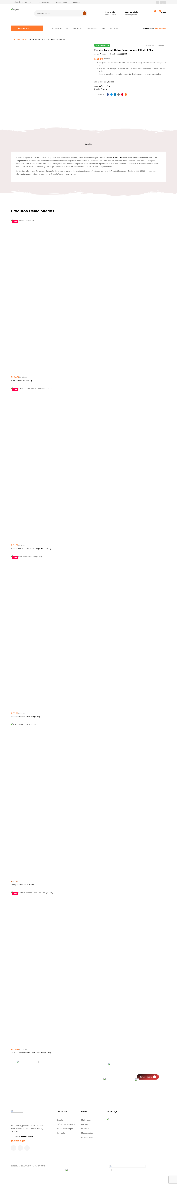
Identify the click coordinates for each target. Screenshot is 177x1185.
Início (13, 39)
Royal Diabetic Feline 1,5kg (21, 380)
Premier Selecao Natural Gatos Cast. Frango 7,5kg (31, 1053)
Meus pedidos (87, 1133)
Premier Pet (117, 158)
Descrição (88, 144)
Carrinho (84, 1124)
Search (84, 13)
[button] (148, 1077)
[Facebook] (157, 2)
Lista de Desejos (87, 1137)
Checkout (85, 1128)
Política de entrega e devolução (65, 1130)
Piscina (103, 28)
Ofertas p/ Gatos (91, 28)
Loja (67, 28)
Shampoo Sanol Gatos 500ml (22, 884)
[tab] (88, 144)
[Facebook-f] (13, 1148)
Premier (103, 54)
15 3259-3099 (18, 1141)
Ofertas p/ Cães (77, 28)
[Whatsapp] (164, 2)
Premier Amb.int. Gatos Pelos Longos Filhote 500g (31, 548)
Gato (18, 39)
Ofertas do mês (57, 28)
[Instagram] (161, 2)
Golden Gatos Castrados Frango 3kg (25, 716)
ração (101, 86)
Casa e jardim (113, 28)
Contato (60, 1120)
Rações (24, 39)
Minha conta (86, 1120)
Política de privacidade (66, 1124)
